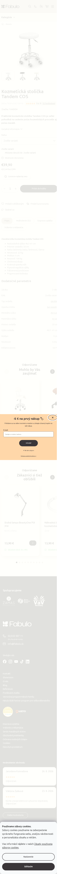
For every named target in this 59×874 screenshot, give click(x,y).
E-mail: (5, 430)
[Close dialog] (52, 417)
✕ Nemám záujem (28, 450)
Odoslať (28, 443)
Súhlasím (28, 866)
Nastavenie (28, 857)
